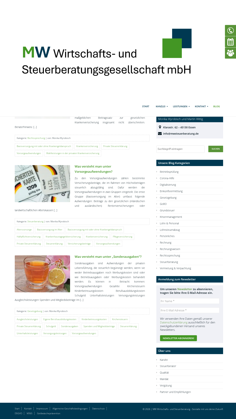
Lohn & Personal (169, 223)
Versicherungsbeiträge (79, 243)
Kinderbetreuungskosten (94, 319)
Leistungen (180, 106)
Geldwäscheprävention (48, 413)
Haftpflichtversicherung (28, 236)
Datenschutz (98, 408)
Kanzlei (160, 106)
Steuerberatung (35, 221)
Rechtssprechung (36, 138)
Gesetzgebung (34, 311)
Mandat (164, 379)
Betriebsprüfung (169, 171)
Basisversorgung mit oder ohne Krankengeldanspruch (44, 146)
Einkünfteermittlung (171, 191)
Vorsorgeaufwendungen (29, 153)
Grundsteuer (167, 210)
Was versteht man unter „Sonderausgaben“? (108, 256)
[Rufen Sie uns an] (230, 30)
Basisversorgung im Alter (49, 229)
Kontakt (200, 106)
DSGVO (18, 413)
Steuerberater (168, 366)
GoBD (163, 204)
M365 (29, 413)
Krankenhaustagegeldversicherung (63, 236)
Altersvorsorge (24, 229)
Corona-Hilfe (167, 178)
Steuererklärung (54, 243)
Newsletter (184, 289)
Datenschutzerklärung (174, 322)
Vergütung (166, 385)
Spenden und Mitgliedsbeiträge (99, 326)
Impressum (42, 408)
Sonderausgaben (69, 326)
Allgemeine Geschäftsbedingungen (70, 408)
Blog (216, 106)
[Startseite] (112, 50)
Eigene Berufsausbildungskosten (59, 319)
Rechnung (165, 242)
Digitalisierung (168, 184)
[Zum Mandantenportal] (230, 53)
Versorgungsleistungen (55, 333)
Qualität (164, 372)
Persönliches (167, 236)
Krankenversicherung (87, 146)
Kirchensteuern (120, 319)
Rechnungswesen (170, 249)
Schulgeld (51, 326)
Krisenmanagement (171, 217)
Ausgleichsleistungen (27, 319)
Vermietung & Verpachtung (175, 268)
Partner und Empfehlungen (175, 392)
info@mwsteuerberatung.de (181, 133)
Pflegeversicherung (122, 236)
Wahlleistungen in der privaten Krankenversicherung (72, 153)
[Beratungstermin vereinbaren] (230, 41)
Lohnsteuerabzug (170, 230)
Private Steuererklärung (115, 146)
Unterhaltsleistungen (27, 333)
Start (145, 106)
